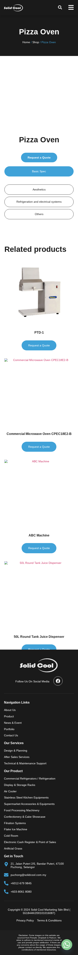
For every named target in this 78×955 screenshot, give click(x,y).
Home (26, 42)
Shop (35, 42)
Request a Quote (39, 157)
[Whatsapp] (66, 944)
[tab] (39, 171)
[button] (60, 7)
